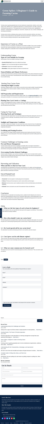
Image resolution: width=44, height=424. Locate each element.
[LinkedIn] (9, 418)
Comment (5, 287)
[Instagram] (5, 418)
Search (2, 317)
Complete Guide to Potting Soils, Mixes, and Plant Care (13, 353)
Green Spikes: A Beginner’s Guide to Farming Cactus (13, 339)
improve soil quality (33, 95)
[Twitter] (7, 418)
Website (4, 282)
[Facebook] (2, 418)
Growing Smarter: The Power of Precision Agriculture (13, 332)
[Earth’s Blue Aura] (6, 1)
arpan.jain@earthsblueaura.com (9, 416)
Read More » (39, 329)
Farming (5, 259)
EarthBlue (5, 15)
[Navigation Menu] (42, 1)
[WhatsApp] (14, 418)
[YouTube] (12, 418)
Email (4, 277)
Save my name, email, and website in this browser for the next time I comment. (19, 302)
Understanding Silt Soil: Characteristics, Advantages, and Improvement (17, 347)
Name (4, 272)
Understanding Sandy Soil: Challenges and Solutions (13, 326)
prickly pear (38, 167)
